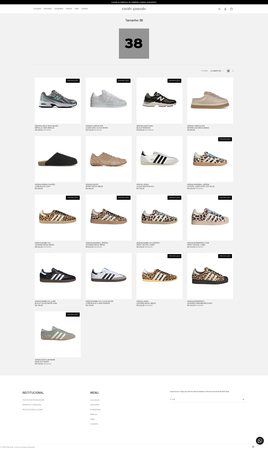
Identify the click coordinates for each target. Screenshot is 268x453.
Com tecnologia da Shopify (24, 447)
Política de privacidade (33, 400)
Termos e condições (31, 405)
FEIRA (92, 419)
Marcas (93, 414)
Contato (94, 424)
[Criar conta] (243, 399)
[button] (217, 71)
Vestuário (95, 405)
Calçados (94, 400)
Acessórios (95, 410)
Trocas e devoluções (32, 410)
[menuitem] (37, 9)
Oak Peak (9, 447)
